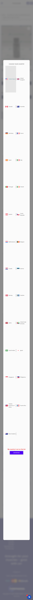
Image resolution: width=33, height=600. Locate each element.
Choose (16, 453)
